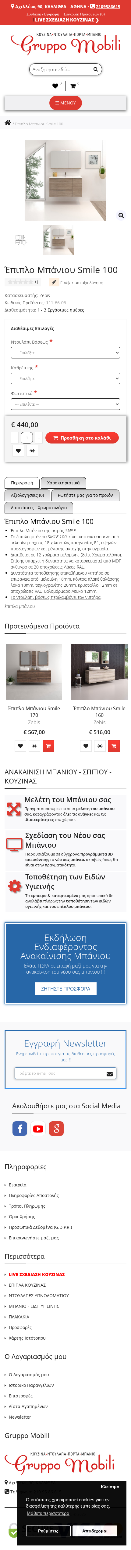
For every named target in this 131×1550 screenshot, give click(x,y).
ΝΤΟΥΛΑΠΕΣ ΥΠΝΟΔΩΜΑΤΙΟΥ (39, 1295)
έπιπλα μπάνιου (20, 606)
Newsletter (20, 1417)
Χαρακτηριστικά (63, 483)
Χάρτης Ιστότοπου (27, 1338)
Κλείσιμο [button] (110, 1487)
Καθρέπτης (22, 368)
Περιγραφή (22, 483)
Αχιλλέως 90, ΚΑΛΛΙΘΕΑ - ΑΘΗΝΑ (51, 6)
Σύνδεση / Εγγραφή (43, 14)
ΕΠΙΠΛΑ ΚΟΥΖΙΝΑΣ (27, 1285)
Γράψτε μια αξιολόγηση (81, 282)
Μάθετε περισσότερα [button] (48, 1513)
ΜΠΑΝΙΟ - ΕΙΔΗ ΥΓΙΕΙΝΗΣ (34, 1306)
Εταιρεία (18, 1185)
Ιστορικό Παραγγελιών (31, 1385)
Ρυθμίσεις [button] (48, 1531)
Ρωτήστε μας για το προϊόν (85, 495)
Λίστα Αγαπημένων (28, 1406)
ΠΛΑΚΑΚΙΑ (19, 1317)
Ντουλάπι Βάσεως (29, 342)
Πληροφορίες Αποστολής (34, 1195)
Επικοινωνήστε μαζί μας (34, 1238)
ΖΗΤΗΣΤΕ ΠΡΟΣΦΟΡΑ (65, 988)
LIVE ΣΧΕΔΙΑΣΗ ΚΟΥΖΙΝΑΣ (37, 1274)
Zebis (45, 295)
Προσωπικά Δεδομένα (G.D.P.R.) (40, 1227)
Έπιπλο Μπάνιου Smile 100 (39, 124)
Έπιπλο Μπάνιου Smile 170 (34, 711)
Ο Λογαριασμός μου (29, 1374)
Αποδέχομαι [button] (95, 1531)
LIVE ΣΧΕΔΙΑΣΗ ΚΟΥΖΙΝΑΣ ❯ (67, 19)
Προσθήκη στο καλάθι (85, 438)
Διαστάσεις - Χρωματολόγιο (39, 507)
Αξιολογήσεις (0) (27, 495)
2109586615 (108, 6)
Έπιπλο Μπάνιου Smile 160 (99, 711)
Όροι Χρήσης (22, 1216)
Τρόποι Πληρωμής (27, 1206)
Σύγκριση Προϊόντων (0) (84, 14)
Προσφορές (20, 1327)
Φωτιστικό (21, 393)
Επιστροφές (21, 1396)
